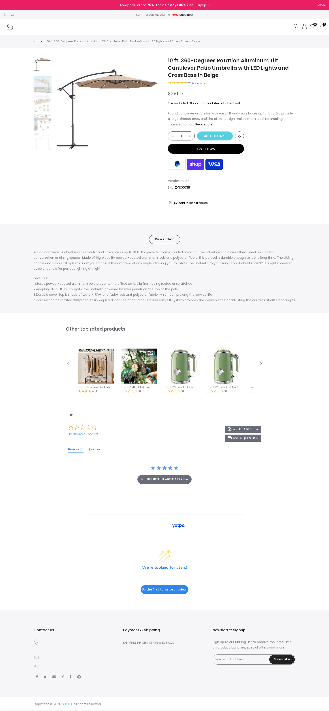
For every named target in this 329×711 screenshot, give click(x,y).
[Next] (153, 111)
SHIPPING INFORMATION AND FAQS (148, 642)
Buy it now (206, 149)
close (322, 5)
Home (38, 41)
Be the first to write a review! (164, 589)
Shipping (196, 103)
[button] (68, 364)
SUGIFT (186, 181)
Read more (203, 124)
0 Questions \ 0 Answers (83, 433)
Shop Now (186, 15)
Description (164, 239)
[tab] (75, 450)
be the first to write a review (164, 479)
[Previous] (61, 111)
